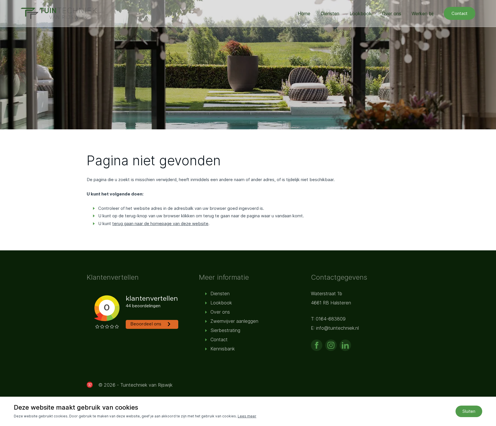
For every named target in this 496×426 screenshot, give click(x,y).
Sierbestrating (225, 330)
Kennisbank (222, 349)
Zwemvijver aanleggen (234, 321)
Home (304, 13)
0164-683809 (331, 319)
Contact (460, 13)
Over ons (391, 13)
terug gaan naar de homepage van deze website (160, 223)
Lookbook (361, 13)
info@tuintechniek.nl (337, 328)
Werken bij (422, 13)
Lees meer (247, 416)
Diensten (330, 13)
